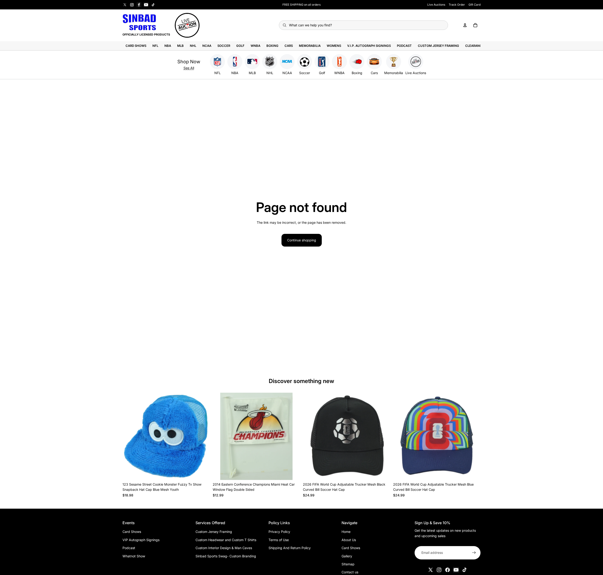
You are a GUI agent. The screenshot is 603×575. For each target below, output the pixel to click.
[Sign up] (473, 552)
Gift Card (475, 4)
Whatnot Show (133, 556)
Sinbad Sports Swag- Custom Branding (226, 556)
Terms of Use (279, 540)
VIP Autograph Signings (140, 540)
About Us (349, 540)
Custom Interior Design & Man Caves (224, 548)
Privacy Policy (279, 532)
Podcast (128, 548)
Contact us (350, 572)
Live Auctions (436, 4)
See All (188, 68)
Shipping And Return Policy (290, 548)
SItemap (348, 564)
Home (346, 532)
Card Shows (131, 532)
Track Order (457, 4)
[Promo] (187, 25)
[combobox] (363, 25)
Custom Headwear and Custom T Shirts (226, 540)
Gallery (347, 556)
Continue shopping (301, 240)
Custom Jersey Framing (214, 532)
